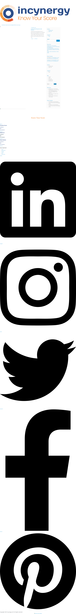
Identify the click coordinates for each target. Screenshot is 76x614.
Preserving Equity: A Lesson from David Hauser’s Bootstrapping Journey (54, 102)
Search (48, 39)
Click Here (1, 131)
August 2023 (50, 31)
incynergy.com (50, 104)
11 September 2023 (33, 27)
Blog (32, 38)
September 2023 (51, 30)
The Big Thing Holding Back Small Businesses (53, 48)
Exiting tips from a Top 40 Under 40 (51, 45)
